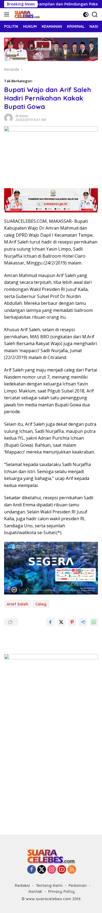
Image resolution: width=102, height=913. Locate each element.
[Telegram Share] (83, 622)
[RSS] (71, 870)
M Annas (22, 116)
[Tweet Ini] (61, 622)
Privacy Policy (61, 891)
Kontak (35, 891)
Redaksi (22, 885)
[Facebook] (31, 870)
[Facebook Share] (50, 622)
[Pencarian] (95, 14)
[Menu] (7, 14)
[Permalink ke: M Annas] (8, 117)
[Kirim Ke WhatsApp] (94, 622)
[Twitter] (41, 870)
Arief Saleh (17, 604)
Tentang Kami (49, 885)
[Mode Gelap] (86, 14)
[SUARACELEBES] (26, 14)
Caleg (41, 604)
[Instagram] (51, 870)
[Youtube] (61, 870)
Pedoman (78, 885)
